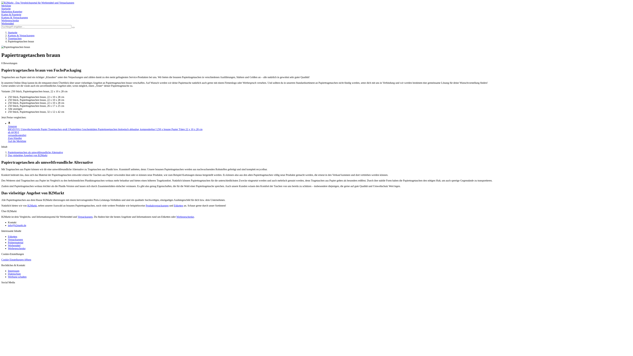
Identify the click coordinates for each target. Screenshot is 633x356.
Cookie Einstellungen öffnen (16, 259)
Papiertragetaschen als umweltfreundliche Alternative (35, 152)
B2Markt (32, 205)
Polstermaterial (15, 242)
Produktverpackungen (157, 205)
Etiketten (178, 205)
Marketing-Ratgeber (11, 11)
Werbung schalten (17, 276)
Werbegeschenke (10, 20)
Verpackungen (85, 216)
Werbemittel (7, 23)
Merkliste (6, 5)
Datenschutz (14, 273)
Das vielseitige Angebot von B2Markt (27, 155)
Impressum (13, 270)
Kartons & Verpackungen (14, 17)
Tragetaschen (15, 38)
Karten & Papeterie (11, 14)
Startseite (6, 8)
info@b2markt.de (17, 225)
